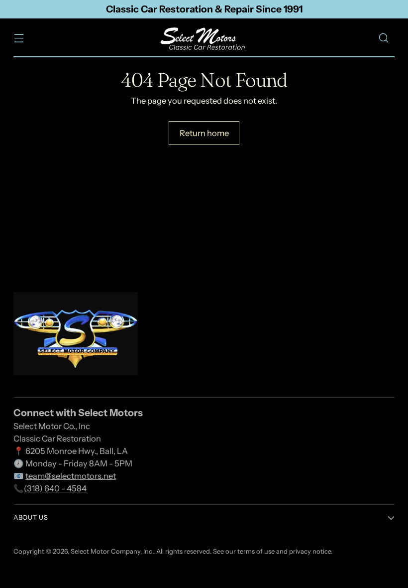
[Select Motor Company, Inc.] (204, 38)
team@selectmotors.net (70, 476)
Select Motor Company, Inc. (112, 551)
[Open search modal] (384, 38)
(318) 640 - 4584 (55, 488)
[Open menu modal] (18, 38)
